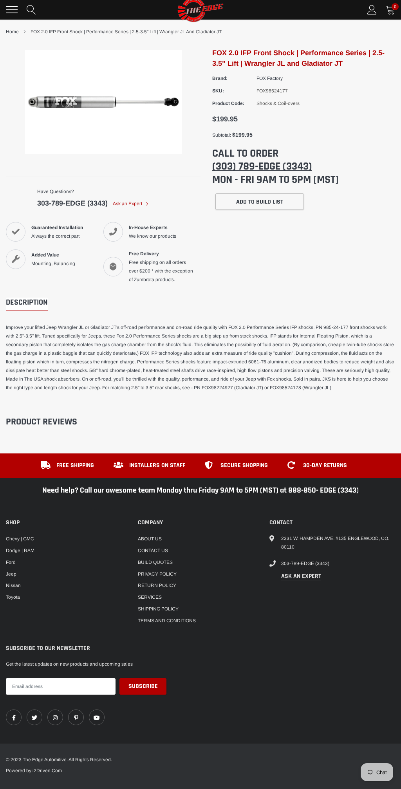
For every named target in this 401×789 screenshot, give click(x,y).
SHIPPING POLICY (158, 609)
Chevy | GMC (20, 539)
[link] (14, 717)
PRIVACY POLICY (157, 574)
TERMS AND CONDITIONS (167, 620)
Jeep (11, 574)
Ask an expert (301, 576)
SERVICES (150, 597)
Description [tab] (27, 302)
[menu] (12, 10)
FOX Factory (269, 78)
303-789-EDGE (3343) (72, 203)
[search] (31, 10)
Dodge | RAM (20, 550)
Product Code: (228, 103)
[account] (372, 10)
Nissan (13, 585)
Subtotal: (221, 135)
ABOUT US (150, 539)
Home (12, 31)
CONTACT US (153, 550)
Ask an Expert (128, 203)
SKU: (218, 91)
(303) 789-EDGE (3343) (262, 166)
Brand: (220, 78)
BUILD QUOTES (155, 562)
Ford (11, 562)
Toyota (13, 597)
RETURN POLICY (157, 585)
